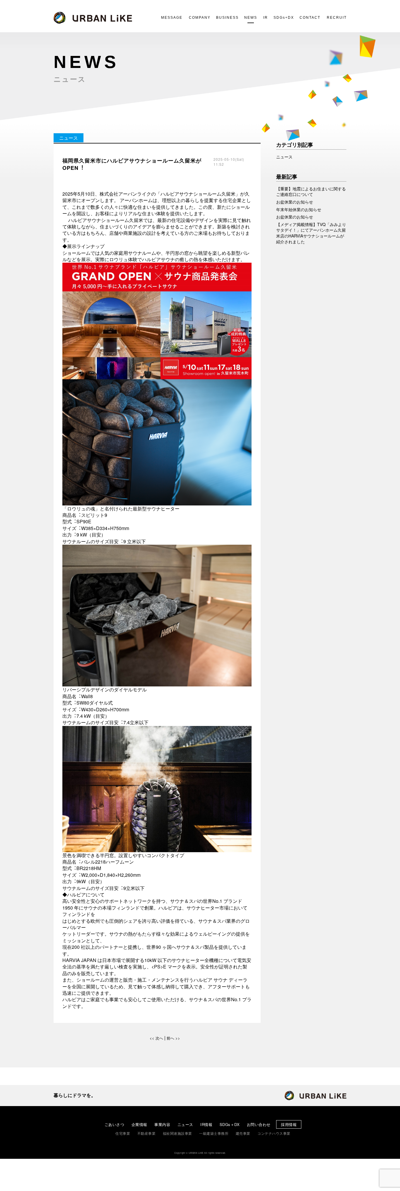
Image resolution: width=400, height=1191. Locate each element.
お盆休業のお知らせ (294, 202)
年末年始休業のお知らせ (298, 209)
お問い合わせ (259, 1124)
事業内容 (162, 1124)
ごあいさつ (114, 1124)
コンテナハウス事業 (273, 1133)
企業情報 (139, 1124)
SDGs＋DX (230, 1124)
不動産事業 (146, 1133)
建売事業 (243, 1133)
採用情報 (289, 1124)
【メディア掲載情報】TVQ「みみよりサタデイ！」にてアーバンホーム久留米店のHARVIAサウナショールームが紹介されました (311, 233)
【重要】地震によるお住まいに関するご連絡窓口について (311, 191)
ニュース (185, 1124)
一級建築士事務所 (213, 1133)
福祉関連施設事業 (177, 1133)
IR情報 (206, 1124)
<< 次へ (156, 1038)
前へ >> (173, 1038)
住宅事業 (122, 1133)
